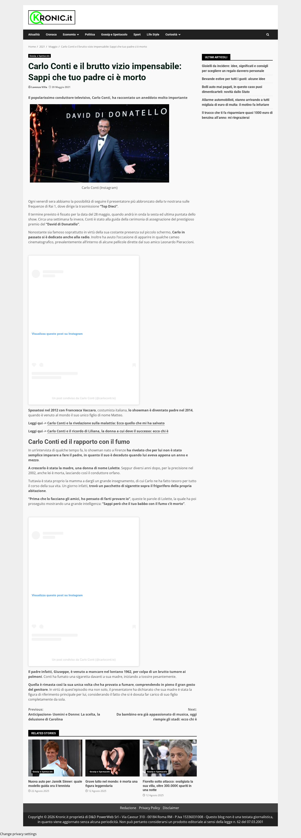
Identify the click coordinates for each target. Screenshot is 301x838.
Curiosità (171, 34)
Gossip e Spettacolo (114, 34)
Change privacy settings (18, 834)
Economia (69, 34)
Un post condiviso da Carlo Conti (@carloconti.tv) (84, 398)
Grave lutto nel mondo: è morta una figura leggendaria (112, 758)
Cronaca (51, 34)
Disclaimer (171, 808)
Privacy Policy (149, 808)
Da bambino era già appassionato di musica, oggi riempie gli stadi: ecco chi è (157, 714)
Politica (90, 34)
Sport (137, 34)
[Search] (267, 35)
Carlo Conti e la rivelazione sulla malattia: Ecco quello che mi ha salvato (106, 423)
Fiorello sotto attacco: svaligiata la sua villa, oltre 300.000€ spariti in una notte (170, 758)
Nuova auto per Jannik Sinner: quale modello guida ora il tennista (55, 758)
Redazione (128, 808)
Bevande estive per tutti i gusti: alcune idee (233, 79)
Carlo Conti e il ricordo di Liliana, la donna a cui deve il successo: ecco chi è (107, 431)
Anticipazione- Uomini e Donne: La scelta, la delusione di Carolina (64, 714)
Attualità (34, 34)
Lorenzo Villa (39, 87)
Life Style (153, 34)
